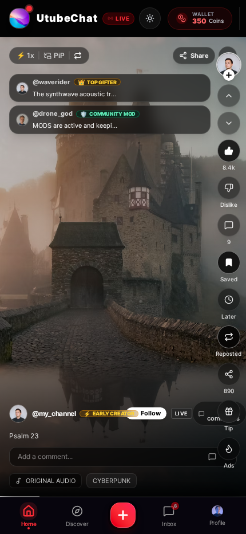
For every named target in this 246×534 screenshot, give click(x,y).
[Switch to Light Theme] (150, 18)
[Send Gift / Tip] (228, 411)
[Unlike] (228, 150)
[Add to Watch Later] (228, 299)
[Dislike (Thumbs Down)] (228, 187)
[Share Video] (228, 374)
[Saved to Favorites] (228, 262)
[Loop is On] (78, 56)
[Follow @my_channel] (229, 75)
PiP (59, 55)
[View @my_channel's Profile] (228, 64)
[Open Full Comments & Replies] (212, 456)
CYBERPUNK (111, 481)
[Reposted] (228, 336)
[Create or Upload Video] (123, 515)
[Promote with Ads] (228, 448)
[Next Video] (228, 123)
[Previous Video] (228, 95)
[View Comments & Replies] (228, 225)
